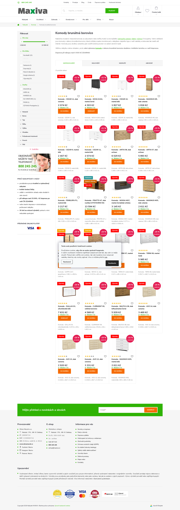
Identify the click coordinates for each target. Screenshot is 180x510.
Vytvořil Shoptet (158, 506)
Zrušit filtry (35, 149)
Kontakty (66, 2)
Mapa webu (81, 459)
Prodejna (75, 2)
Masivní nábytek (29, 72)
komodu (99, 48)
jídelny (134, 39)
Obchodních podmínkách (102, 479)
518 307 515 (53, 442)
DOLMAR (27, 89)
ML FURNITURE (29, 99)
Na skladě (27, 55)
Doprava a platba (100, 2)
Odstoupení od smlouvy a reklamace (89, 438)
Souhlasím (112, 263)
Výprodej (27, 79)
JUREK (26, 92)
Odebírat (150, 410)
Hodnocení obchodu (115, 2)
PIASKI (26, 102)
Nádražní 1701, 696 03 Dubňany (32, 432)
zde (106, 257)
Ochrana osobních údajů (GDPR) (88, 444)
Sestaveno (27, 65)
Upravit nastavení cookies (62, 506)
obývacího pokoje (124, 39)
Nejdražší (122, 63)
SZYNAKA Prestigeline (31, 106)
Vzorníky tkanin (83, 453)
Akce (25, 59)
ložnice (139, 39)
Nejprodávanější (69, 63)
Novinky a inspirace (84, 429)
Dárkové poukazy (83, 456)
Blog (82, 2)
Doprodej (27, 69)
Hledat (112, 11)
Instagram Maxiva (27, 450)
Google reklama (28, 75)
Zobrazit (91, 111)
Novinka (26, 62)
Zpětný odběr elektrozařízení (87, 450)
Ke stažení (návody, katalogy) (87, 447)
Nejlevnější (95, 63)
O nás (89, 2)
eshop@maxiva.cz (54, 448)
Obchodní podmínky (84, 441)
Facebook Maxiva (27, 447)
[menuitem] (25, 19)
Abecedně (149, 63)
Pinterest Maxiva (27, 453)
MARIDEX (27, 96)
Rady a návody (82, 432)
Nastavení (67, 262)
